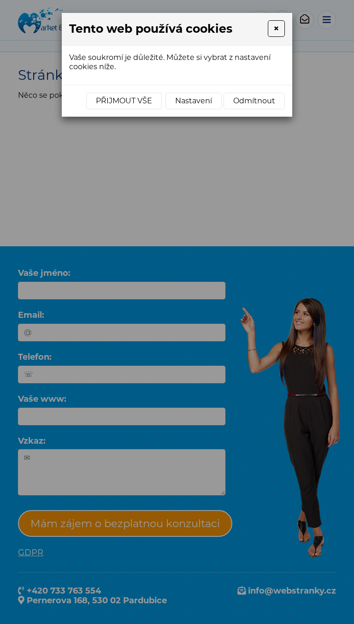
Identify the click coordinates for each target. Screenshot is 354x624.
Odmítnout (254, 100)
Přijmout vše (124, 100)
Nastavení (193, 100)
